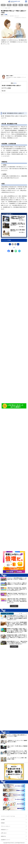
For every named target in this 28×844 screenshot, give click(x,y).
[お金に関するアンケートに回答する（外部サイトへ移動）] (14, 772)
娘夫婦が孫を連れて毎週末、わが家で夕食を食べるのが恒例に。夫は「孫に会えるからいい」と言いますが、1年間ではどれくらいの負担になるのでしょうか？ (17, 637)
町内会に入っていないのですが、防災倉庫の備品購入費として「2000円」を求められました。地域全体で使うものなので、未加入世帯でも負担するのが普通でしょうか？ (17, 624)
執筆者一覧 (3, 836)
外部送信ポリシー (4, 829)
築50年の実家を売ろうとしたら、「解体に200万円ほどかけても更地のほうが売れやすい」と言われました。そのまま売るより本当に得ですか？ (17, 642)
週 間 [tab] (7, 613)
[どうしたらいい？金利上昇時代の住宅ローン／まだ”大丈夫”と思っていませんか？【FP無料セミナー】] (14, 580)
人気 (3, 4)
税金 (21, 4)
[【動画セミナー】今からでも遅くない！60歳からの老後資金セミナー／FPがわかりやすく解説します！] (14, 585)
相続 (15, 4)
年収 (9, 4)
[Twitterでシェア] (12, 251)
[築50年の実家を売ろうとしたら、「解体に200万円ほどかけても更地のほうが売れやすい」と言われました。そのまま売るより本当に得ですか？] (4, 643)
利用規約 (3, 822)
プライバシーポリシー (5, 826)
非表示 (14, 83)
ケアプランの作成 (6, 88)
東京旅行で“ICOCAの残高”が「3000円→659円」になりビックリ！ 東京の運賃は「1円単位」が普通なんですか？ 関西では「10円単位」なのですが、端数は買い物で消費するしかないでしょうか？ (17, 630)
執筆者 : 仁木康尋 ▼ (9, 75)
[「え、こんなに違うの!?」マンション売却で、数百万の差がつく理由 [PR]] (14, 761)
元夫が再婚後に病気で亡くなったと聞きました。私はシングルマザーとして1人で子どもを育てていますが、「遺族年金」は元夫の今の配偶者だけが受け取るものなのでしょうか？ (17, 617)
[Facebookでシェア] (8, 251)
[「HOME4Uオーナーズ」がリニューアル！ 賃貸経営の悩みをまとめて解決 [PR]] (14, 743)
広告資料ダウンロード (5, 839)
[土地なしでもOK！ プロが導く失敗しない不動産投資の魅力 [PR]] (14, 748)
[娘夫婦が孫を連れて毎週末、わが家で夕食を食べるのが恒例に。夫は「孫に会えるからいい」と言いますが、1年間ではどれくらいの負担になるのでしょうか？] (4, 636)
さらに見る (14, 646)
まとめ (3, 90)
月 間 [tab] (20, 613)
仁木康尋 (5, 14)
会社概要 (3, 819)
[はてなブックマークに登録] (19, 251)
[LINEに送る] (16, 251)
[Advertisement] (14, 59)
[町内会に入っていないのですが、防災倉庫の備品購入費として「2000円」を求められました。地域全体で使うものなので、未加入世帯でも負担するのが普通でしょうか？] (4, 624)
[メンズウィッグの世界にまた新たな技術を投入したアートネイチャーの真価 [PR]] (14, 737)
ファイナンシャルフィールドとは (8, 816)
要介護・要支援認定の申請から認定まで (11, 85)
